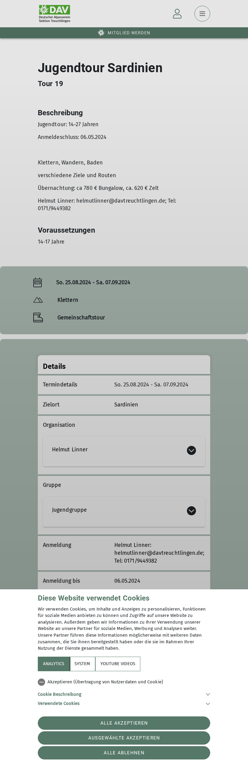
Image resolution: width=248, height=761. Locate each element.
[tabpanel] (124, 691)
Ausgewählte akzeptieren (124, 738)
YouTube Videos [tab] (117, 663)
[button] (124, 694)
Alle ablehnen (124, 753)
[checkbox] (124, 682)
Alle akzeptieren (124, 723)
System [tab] (82, 663)
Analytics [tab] (53, 663)
